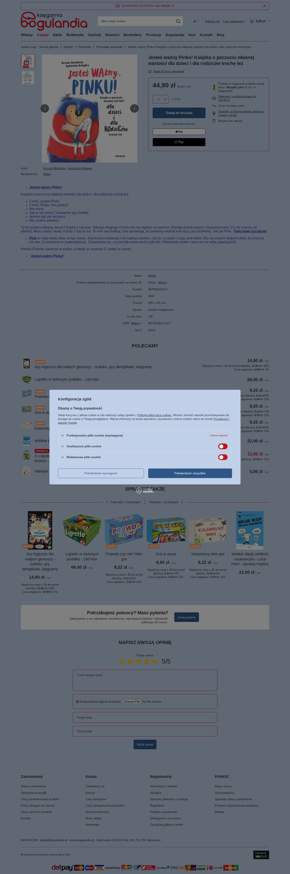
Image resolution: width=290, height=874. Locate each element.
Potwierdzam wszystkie (190, 473)
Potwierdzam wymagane (100, 473)
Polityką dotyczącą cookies (155, 415)
